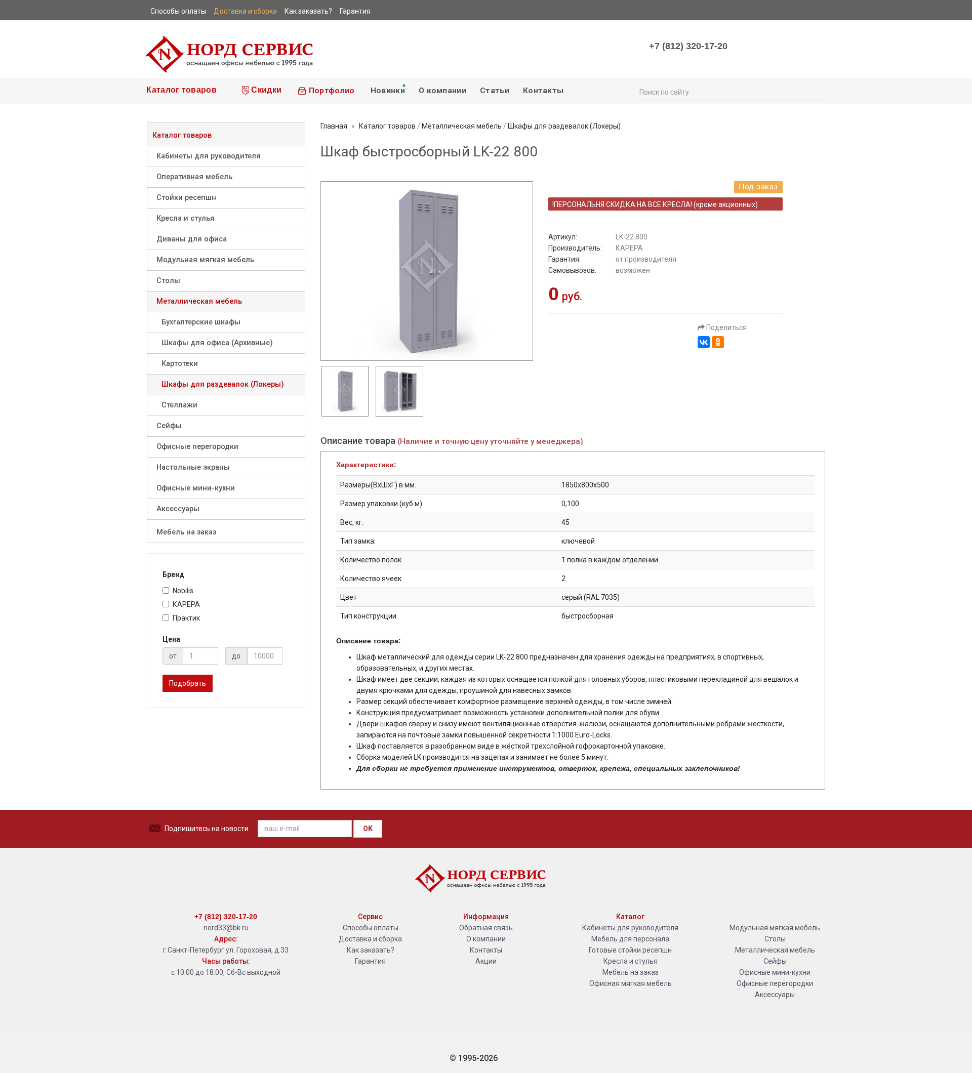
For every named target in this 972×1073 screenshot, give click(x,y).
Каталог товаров (180, 90)
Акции (486, 961)
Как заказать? (370, 950)
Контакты (543, 90)
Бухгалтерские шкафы (200, 322)
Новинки (386, 90)
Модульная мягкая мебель (205, 260)
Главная (333, 126)
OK (368, 828)
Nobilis (183, 591)
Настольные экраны (193, 467)
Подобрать (187, 683)
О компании (442, 90)
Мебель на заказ (186, 532)
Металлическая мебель (199, 301)
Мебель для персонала (630, 939)
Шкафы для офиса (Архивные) (217, 343)
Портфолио (330, 90)
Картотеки (179, 363)
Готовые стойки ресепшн (630, 950)
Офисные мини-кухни (195, 488)
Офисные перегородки (197, 446)
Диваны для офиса (191, 239)
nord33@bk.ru (226, 928)
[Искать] (815, 91)
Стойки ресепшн (186, 197)
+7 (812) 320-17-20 (688, 46)
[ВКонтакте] (704, 342)
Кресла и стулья (185, 218)
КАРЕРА (186, 604)
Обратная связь (486, 928)
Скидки (265, 90)
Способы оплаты (370, 928)
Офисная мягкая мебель (630, 983)
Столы (168, 280)
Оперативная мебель (194, 177)
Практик (186, 618)
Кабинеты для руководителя (208, 156)
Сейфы (169, 426)
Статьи (494, 90)
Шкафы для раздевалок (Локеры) (222, 384)
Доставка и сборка (370, 939)
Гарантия (370, 961)
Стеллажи (179, 405)
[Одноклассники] (718, 342)
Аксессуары (177, 509)
